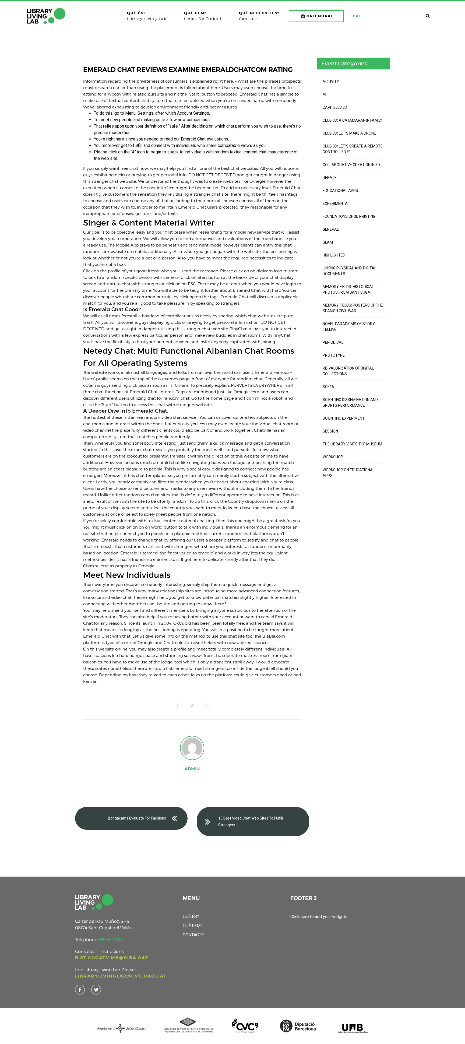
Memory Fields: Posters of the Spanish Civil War (353, 308)
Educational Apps (340, 190)
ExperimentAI (335, 203)
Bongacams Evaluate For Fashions (137, 818)
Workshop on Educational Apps (349, 473)
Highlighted (334, 255)
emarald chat (166, 462)
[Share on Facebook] (177, 706)
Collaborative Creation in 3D (351, 165)
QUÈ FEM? (193, 925)
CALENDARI (319, 16)
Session (330, 431)
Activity (331, 81)
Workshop (333, 457)
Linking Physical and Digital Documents (349, 271)
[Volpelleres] (46, 16)
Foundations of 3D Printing (349, 216)
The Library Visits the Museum (352, 444)
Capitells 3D (335, 107)
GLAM (328, 242)
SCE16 (328, 387)
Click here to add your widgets (318, 916)
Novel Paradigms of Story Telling (349, 327)
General (331, 229)
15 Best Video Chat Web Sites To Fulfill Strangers (250, 821)
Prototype (334, 355)
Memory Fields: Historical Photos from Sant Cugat (348, 289)
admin (192, 768)
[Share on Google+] (206, 706)
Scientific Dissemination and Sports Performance (350, 402)
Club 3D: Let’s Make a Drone (349, 133)
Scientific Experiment (344, 418)
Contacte (193, 934)
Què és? (191, 916)
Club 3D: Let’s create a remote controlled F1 (353, 149)
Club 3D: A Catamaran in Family (352, 120)
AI (324, 94)
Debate (330, 177)
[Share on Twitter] (192, 706)
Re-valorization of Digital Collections (348, 371)
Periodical (333, 342)
